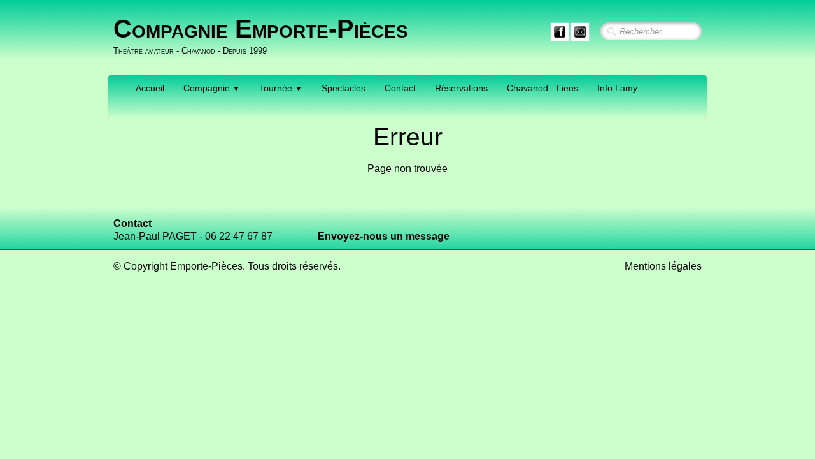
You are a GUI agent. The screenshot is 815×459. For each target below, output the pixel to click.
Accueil (150, 88)
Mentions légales (663, 266)
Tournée (280, 88)
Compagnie (211, 88)
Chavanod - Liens (542, 88)
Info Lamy (617, 88)
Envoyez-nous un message (384, 236)
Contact (400, 88)
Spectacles (343, 88)
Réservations (461, 88)
